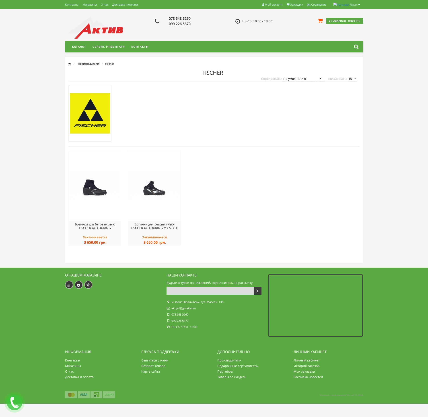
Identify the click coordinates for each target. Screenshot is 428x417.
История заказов (306, 366)
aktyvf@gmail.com (183, 308)
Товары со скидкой (231, 377)
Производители (229, 360)
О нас (104, 4)
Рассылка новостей (308, 377)
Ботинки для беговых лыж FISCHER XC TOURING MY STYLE (154, 226)
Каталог (79, 47)
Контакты (71, 4)
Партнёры (225, 371)
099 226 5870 (180, 23)
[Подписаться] (257, 291)
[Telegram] (79, 285)
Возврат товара (153, 366)
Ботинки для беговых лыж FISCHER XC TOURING (95, 226)
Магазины (89, 4)
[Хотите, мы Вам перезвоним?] (14, 402)
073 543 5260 (180, 18)
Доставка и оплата (125, 4)
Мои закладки (304, 371)
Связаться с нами (154, 360)
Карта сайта (150, 371)
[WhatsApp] (69, 285)
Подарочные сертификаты (237, 366)
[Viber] (88, 285)
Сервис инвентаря (109, 47)
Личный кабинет (307, 360)
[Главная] (69, 64)
